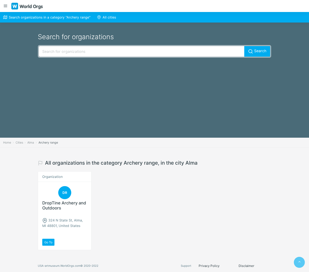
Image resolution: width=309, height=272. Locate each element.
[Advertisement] (154, 91)
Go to (48, 242)
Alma (30, 142)
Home (7, 142)
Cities (19, 142)
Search (259, 51)
